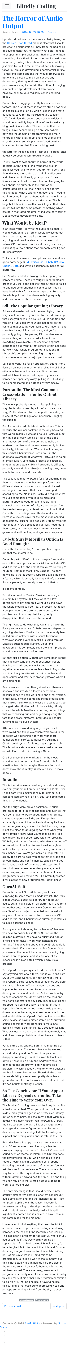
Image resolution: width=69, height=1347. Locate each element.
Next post (58, 1306)
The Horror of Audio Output (32, 22)
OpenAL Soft (10, 265)
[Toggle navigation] (6, 6)
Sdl (28, 262)
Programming (41, 1300)
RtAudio (59, 262)
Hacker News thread (20, 43)
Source (52, 32)
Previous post (12, 1306)
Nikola (62, 1323)
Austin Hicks (32, 1323)
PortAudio (37, 262)
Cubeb (49, 262)
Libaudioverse (26, 1300)
